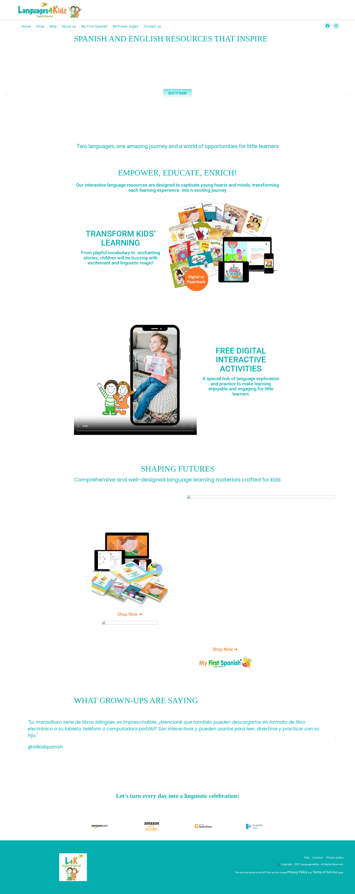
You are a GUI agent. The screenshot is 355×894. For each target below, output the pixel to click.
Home (26, 26)
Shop (40, 26)
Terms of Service (324, 872)
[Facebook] (327, 26)
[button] (6, 93)
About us (69, 26)
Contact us (152, 26)
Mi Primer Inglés (125, 26)
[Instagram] (336, 26)
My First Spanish (94, 26)
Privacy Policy (297, 872)
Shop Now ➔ (129, 614)
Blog (53, 26)
